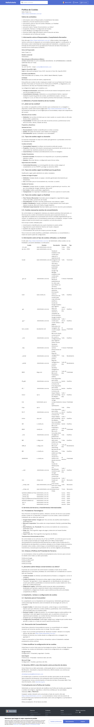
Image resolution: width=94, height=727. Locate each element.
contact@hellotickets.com (43, 67)
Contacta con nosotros (66, 714)
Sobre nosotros (34, 712)
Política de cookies (17, 724)
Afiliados (32, 715)
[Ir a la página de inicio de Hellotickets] (11, 2)
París (46, 715)
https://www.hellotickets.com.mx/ (32, 13)
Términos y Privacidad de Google (33, 724)
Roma (46, 714)
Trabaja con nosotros (35, 714)
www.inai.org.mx (40, 682)
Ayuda (62, 712)
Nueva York (48, 712)
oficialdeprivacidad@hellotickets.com (32, 674)
